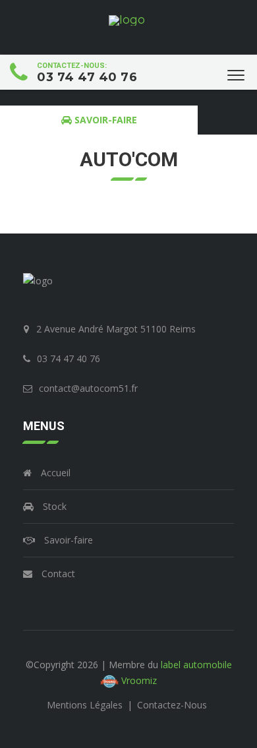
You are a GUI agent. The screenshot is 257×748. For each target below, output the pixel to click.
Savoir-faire (67, 540)
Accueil (54, 472)
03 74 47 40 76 (87, 77)
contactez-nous (172, 705)
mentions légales (86, 705)
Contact (57, 573)
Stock (53, 506)
